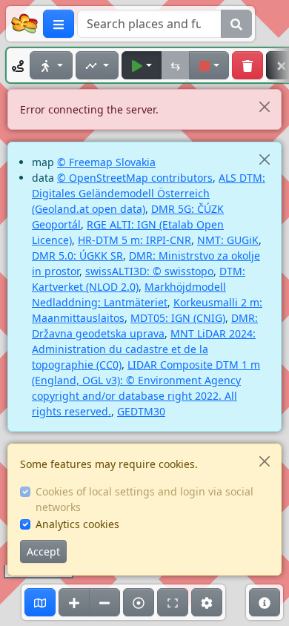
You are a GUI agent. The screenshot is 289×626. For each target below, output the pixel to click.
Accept (43, 551)
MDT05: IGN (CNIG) (177, 318)
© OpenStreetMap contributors (135, 178)
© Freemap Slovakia (106, 162)
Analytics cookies (77, 524)
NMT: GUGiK (228, 240)
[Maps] (40, 602)
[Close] (264, 106)
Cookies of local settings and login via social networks (144, 499)
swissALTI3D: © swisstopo (149, 271)
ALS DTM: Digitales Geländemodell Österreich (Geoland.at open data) (148, 193)
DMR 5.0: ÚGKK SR (77, 255)
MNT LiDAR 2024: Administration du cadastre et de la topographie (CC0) (144, 349)
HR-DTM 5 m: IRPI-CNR (134, 240)
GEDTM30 (141, 411)
